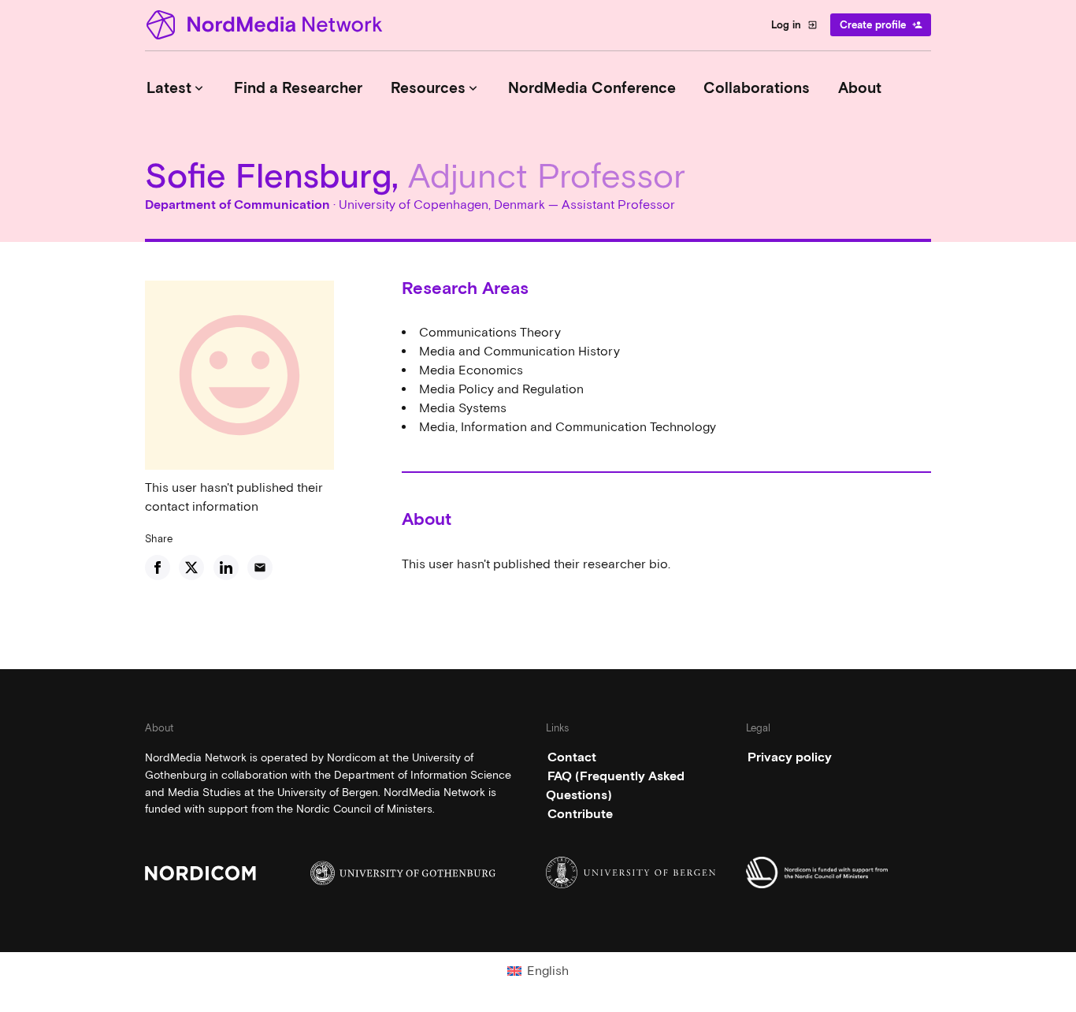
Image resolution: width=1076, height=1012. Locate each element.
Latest (176, 88)
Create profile (881, 25)
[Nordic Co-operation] (838, 872)
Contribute (580, 813)
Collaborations (756, 88)
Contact (571, 757)
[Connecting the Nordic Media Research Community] (267, 25)
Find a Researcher (298, 88)
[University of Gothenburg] (402, 873)
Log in (794, 25)
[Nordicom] (237, 872)
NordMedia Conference (592, 88)
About (859, 88)
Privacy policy (790, 757)
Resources (435, 88)
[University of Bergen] (638, 872)
